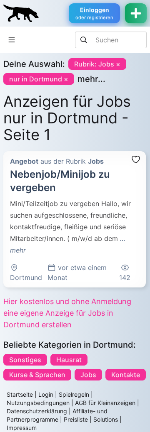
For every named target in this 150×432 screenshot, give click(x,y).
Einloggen (94, 13)
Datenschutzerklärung (37, 411)
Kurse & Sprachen (37, 375)
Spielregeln (74, 394)
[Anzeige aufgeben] (136, 13)
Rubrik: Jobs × (97, 64)
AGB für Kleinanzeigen (105, 402)
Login (45, 394)
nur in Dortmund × (38, 79)
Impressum (22, 427)
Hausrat (69, 360)
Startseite (20, 394)
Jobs (88, 375)
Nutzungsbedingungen (38, 402)
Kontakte (125, 375)
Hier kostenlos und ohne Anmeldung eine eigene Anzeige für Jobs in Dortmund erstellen (67, 313)
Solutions (105, 419)
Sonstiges (25, 360)
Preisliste (76, 419)
